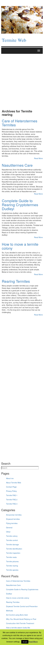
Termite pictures (12, 561)
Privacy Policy (11, 491)
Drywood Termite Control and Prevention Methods (22, 608)
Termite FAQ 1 (11, 495)
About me (10, 478)
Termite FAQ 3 (11, 504)
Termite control (12, 540)
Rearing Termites (16, 281)
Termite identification (14, 548)
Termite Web (14, 40)
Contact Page (11, 487)
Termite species (12, 570)
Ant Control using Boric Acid (17, 615)
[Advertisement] (22, 83)
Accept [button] (25, 642)
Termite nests (11, 557)
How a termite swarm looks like (18, 627)
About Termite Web (13, 482)
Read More (38, 158)
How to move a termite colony (20, 246)
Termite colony (11, 536)
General (9, 527)
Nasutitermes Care (17, 165)
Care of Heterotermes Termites (19, 122)
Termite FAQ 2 (11, 499)
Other (8, 532)
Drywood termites (13, 519)
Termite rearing (12, 565)
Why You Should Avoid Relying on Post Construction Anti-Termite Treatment (21, 621)
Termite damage (12, 544)
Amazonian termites (14, 515)
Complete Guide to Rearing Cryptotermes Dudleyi (20, 204)
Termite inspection (13, 553)
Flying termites (11, 523)
